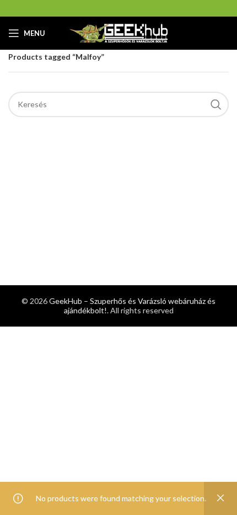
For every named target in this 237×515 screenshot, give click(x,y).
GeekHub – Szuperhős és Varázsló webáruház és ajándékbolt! (132, 305)
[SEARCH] (216, 104)
